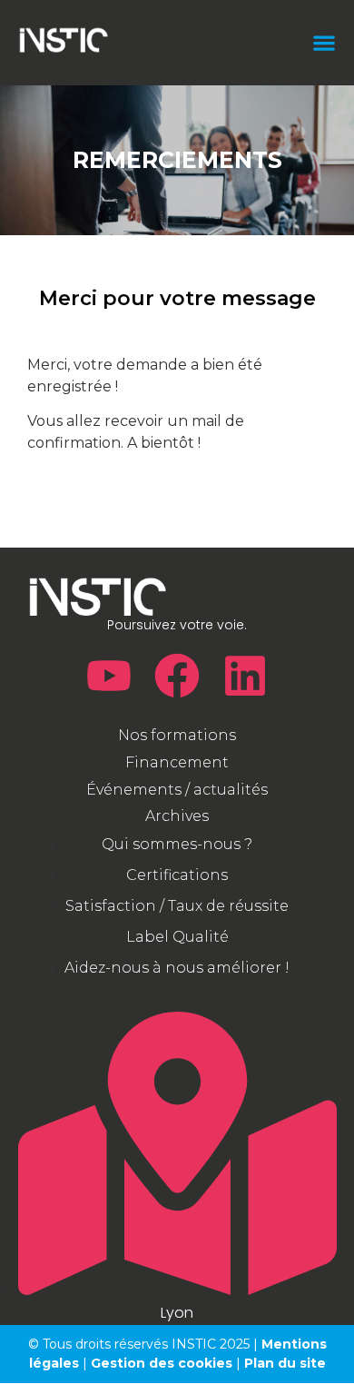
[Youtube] (109, 675)
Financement (177, 762)
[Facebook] (177, 675)
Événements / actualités (177, 789)
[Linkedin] (245, 675)
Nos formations (177, 735)
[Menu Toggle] (324, 42)
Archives (177, 816)
